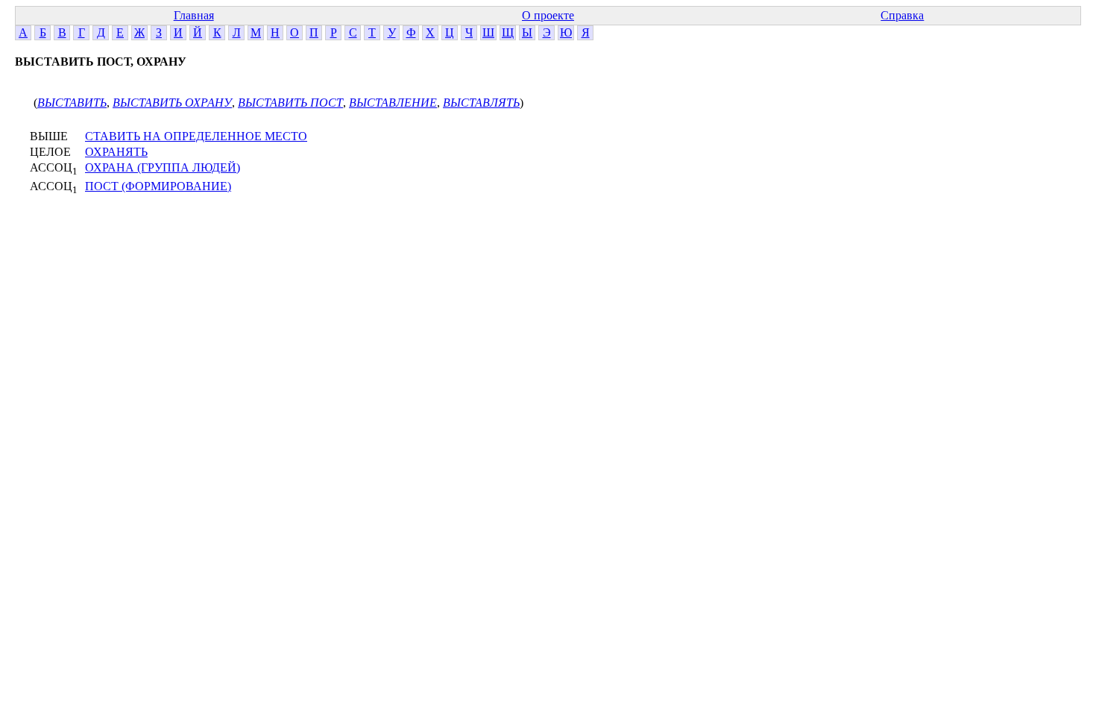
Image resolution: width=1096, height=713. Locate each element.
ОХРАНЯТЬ (116, 151)
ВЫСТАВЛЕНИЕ (393, 102)
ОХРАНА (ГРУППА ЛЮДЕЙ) (162, 167)
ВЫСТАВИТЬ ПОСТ (290, 102)
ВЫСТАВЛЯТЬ (481, 102)
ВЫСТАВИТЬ (72, 102)
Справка (902, 15)
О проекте (548, 15)
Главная (194, 15)
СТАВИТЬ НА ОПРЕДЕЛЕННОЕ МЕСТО (196, 136)
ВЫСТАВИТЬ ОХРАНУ (172, 102)
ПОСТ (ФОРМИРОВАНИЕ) (158, 186)
